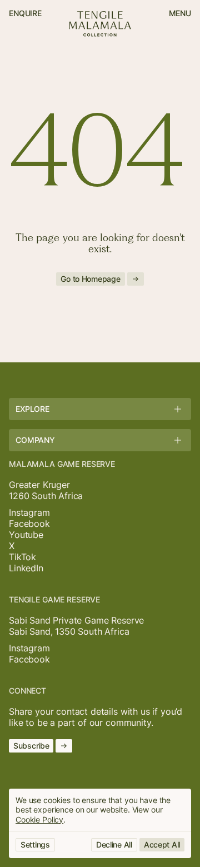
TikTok (22, 556)
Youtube (26, 534)
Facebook (29, 523)
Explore (32, 408)
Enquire (25, 13)
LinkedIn (26, 568)
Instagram (29, 512)
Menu (180, 13)
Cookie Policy (39, 819)
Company (35, 440)
